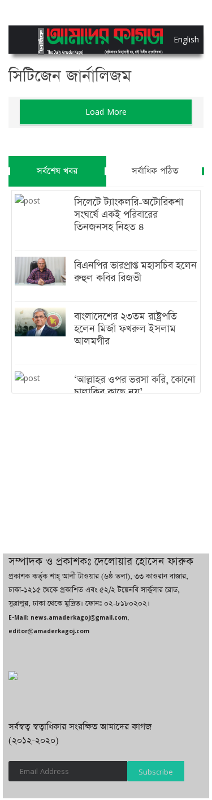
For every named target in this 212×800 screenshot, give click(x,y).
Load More (106, 112)
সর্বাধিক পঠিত (155, 171)
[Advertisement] (106, 470)
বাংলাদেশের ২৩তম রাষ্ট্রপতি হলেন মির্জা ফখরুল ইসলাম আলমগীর (125, 329)
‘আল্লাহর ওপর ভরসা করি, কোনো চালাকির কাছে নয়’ (134, 386)
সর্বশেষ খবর (57, 171)
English (176, 39)
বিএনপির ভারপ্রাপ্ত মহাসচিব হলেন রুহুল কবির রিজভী (135, 272)
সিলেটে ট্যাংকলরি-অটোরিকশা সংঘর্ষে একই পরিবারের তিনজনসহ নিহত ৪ (128, 214)
